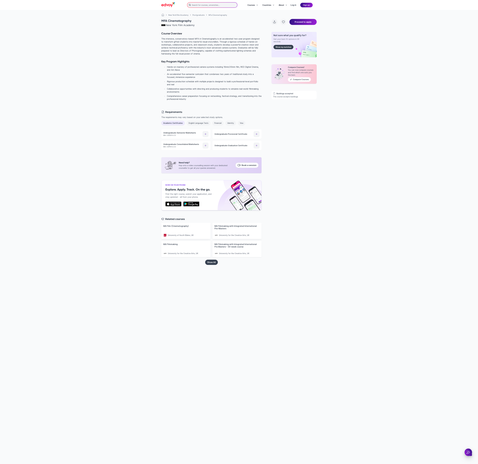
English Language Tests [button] (198, 123)
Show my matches (283, 47)
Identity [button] (230, 123)
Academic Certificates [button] (173, 123)
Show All (211, 262)
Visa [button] (241, 123)
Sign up (306, 5)
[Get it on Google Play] (191, 203)
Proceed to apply (303, 22)
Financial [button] (217, 123)
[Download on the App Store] (173, 203)
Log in (293, 5)
